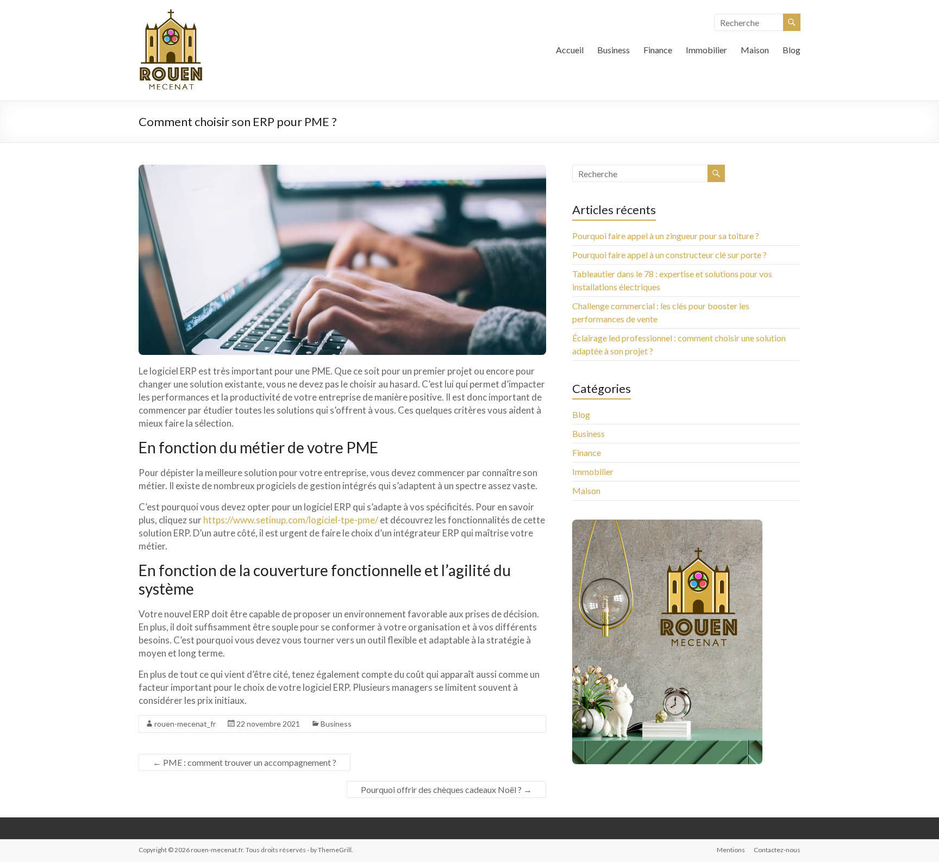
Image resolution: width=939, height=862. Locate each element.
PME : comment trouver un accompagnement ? (244, 762)
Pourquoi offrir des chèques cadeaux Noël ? (446, 789)
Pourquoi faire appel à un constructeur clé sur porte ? (669, 254)
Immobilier (706, 50)
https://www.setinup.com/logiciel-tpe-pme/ (290, 520)
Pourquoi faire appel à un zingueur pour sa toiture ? (665, 235)
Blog (791, 50)
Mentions (731, 850)
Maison (755, 50)
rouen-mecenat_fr (185, 723)
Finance (657, 50)
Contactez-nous (777, 850)
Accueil (570, 50)
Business (613, 50)
